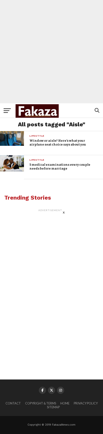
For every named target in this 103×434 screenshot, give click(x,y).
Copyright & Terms (40, 403)
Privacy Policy (86, 403)
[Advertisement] (51, 51)
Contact (13, 403)
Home (64, 403)
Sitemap (53, 407)
